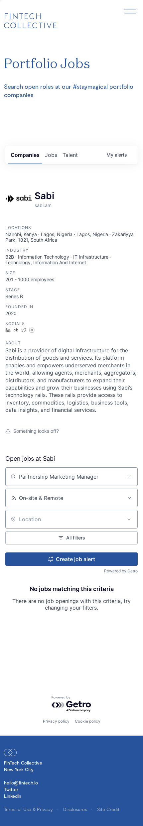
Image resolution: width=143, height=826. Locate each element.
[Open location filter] (129, 519)
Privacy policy (56, 721)
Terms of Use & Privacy (29, 809)
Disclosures (75, 809)
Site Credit (108, 809)
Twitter (11, 789)
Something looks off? (36, 431)
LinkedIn (12, 796)
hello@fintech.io (21, 782)
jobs (51, 155)
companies (25, 155)
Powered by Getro (121, 570)
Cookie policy (87, 721)
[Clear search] (129, 476)
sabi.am (43, 205)
